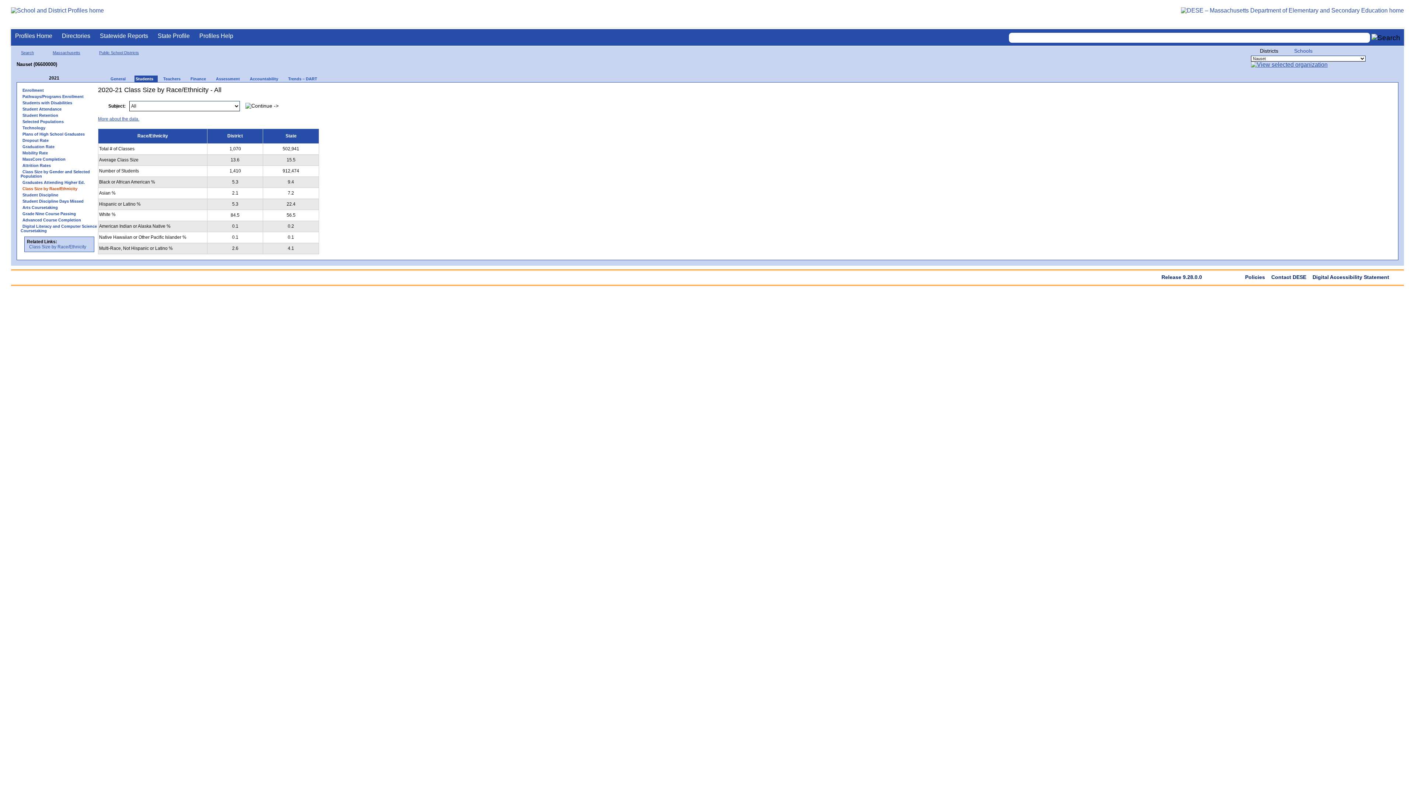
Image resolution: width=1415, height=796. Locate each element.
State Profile (174, 36)
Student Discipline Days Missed (53, 201)
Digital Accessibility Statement (1351, 277)
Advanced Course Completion (51, 220)
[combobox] (1189, 38)
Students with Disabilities (47, 103)
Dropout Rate (35, 140)
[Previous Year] (44, 78)
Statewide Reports (124, 36)
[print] (1348, 102)
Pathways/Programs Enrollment (53, 96)
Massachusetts (66, 52)
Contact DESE (1288, 277)
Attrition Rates (36, 165)
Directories (76, 36)
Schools (1303, 51)
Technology (33, 128)
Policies (1255, 277)
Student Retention (40, 115)
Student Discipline (40, 195)
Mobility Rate (35, 153)
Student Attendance (42, 109)
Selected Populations (43, 121)
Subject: (117, 106)
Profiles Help (216, 36)
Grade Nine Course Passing (49, 214)
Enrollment (33, 90)
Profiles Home (33, 36)
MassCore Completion (44, 159)
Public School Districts (119, 52)
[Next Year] (69, 78)
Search (27, 52)
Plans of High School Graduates (53, 134)
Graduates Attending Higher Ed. (53, 182)
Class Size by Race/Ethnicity (57, 246)
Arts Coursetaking (40, 207)
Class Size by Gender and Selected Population (55, 174)
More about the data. (118, 119)
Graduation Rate (38, 146)
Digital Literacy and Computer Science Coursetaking (59, 228)
